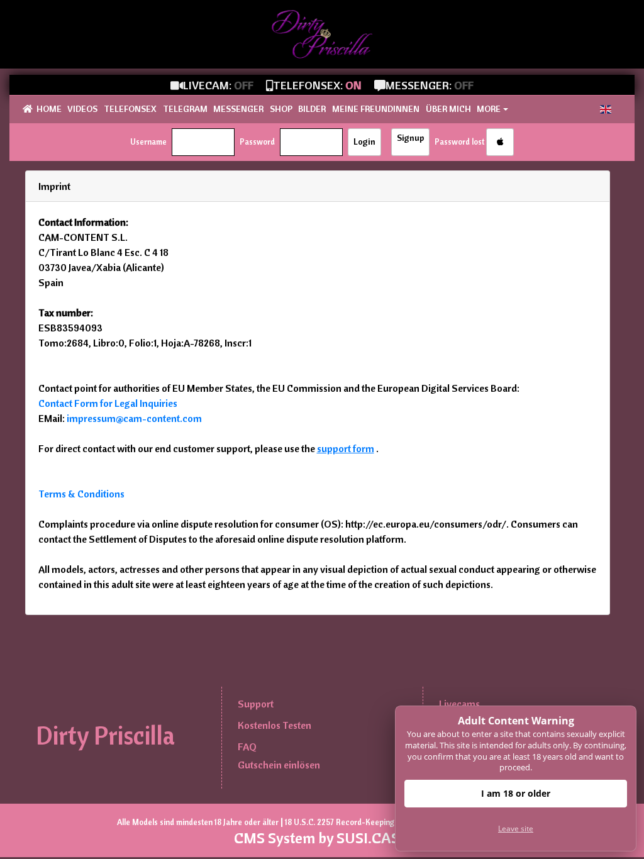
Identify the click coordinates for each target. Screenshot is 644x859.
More (489, 108)
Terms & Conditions (81, 493)
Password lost (459, 141)
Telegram (185, 108)
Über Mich (448, 108)
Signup (410, 137)
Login (364, 141)
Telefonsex (130, 108)
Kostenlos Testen (274, 725)
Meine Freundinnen (375, 108)
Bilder (312, 108)
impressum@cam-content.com (134, 418)
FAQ (247, 746)
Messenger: (430, 85)
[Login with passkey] (500, 142)
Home (49, 108)
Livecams (459, 703)
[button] (605, 109)
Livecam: (218, 85)
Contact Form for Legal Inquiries (107, 403)
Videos (82, 108)
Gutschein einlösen (279, 764)
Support (256, 703)
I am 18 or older (515, 793)
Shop (281, 108)
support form (345, 448)
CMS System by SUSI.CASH (322, 837)
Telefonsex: (317, 85)
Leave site (515, 828)
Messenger (238, 108)
